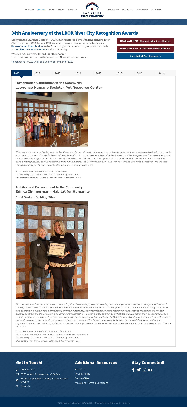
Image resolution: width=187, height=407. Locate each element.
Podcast (127, 9)
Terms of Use (82, 378)
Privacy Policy (82, 374)
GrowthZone (124, 403)
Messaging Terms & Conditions (91, 383)
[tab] (21, 73)
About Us (80, 369)
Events (72, 9)
